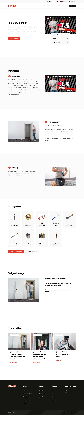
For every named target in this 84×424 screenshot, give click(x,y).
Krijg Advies (72, 5)
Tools (53, 393)
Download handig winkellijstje (16, 251)
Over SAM (41, 390)
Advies (25, 386)
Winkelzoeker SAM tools (32, 251)
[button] (64, 1)
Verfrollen (54, 400)
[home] (12, 6)
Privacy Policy (66, 412)
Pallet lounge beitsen (27, 403)
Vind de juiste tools (14, 38)
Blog (66, 392)
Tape (53, 390)
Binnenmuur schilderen (27, 393)
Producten (55, 386)
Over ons (41, 386)
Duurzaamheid (42, 393)
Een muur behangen (27, 400)
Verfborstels (54, 396)
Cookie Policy (73, 412)
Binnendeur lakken (26, 390)
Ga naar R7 (41, 396)
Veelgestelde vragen (70, 386)
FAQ (66, 390)
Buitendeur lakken (26, 396)
